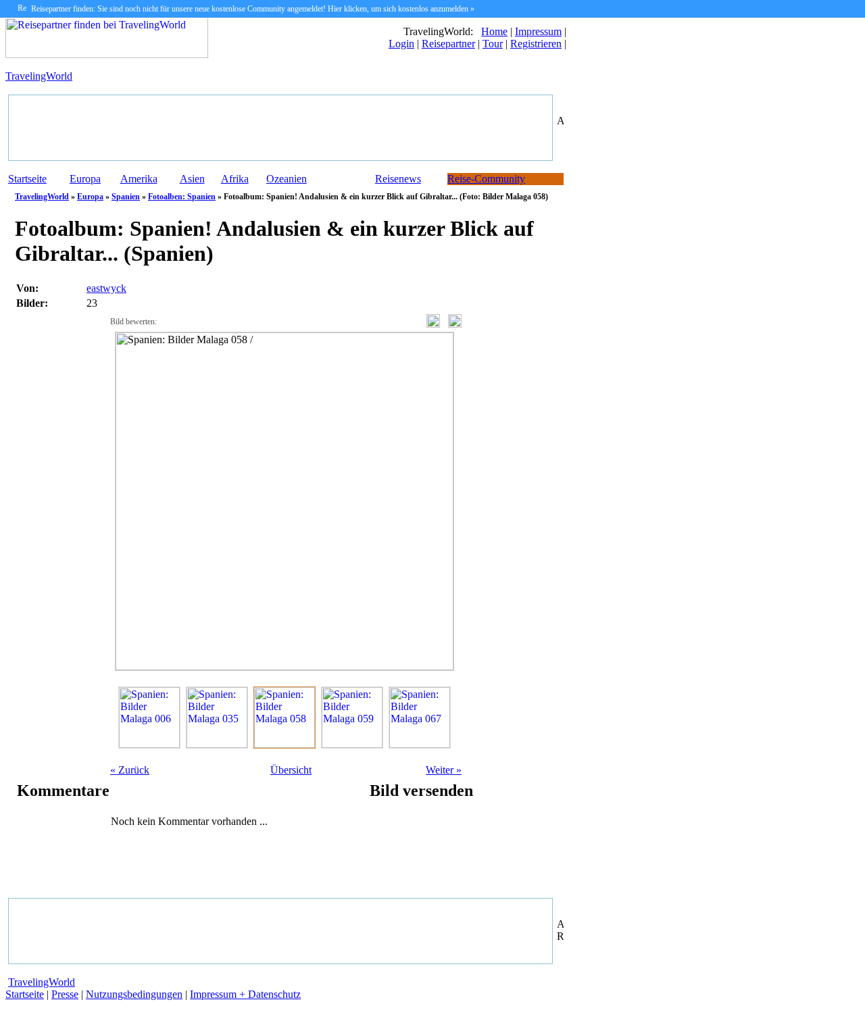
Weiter (444, 770)
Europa (85, 178)
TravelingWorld (38, 76)
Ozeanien (286, 178)
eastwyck (106, 288)
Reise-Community (486, 178)
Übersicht (291, 770)
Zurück (129, 770)
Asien (192, 178)
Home (494, 31)
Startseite (27, 178)
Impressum (538, 31)
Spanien (126, 196)
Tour (493, 43)
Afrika (235, 178)
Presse (64, 994)
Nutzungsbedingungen (134, 994)
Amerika (138, 178)
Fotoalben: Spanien (182, 196)
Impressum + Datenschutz (245, 994)
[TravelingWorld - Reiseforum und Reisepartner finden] (106, 54)
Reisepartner (448, 43)
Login (401, 43)
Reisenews (398, 178)
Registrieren (536, 43)
